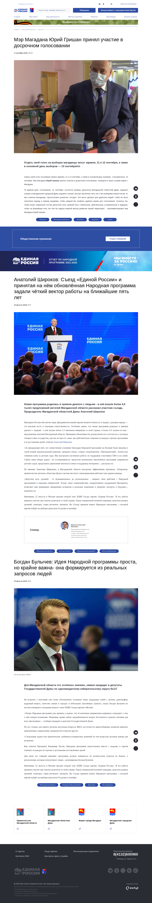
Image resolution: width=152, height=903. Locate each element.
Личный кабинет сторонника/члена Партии (118, 10)
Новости (41, 29)
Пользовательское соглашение (25, 889)
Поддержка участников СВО (76, 22)
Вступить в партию (130, 17)
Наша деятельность (53, 17)
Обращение (84, 10)
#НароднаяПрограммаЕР (86, 551)
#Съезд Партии (64, 551)
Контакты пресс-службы (56, 856)
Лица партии (33, 17)
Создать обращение (118, 239)
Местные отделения (75, 17)
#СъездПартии (107, 785)
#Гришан (43, 219)
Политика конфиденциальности (26, 891)
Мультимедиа (111, 17)
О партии (17, 17)
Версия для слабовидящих (128, 4)
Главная (16, 29)
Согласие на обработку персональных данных (31, 895)
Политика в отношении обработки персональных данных (35, 893)
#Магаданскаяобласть (61, 219)
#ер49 (110, 219)
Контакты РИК (22, 856)
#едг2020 (95, 219)
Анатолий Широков (63, 441)
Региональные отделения (86, 851)
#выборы (80, 219)
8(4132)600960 (125, 854)
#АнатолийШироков (109, 551)
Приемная (94, 17)
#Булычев (91, 785)
